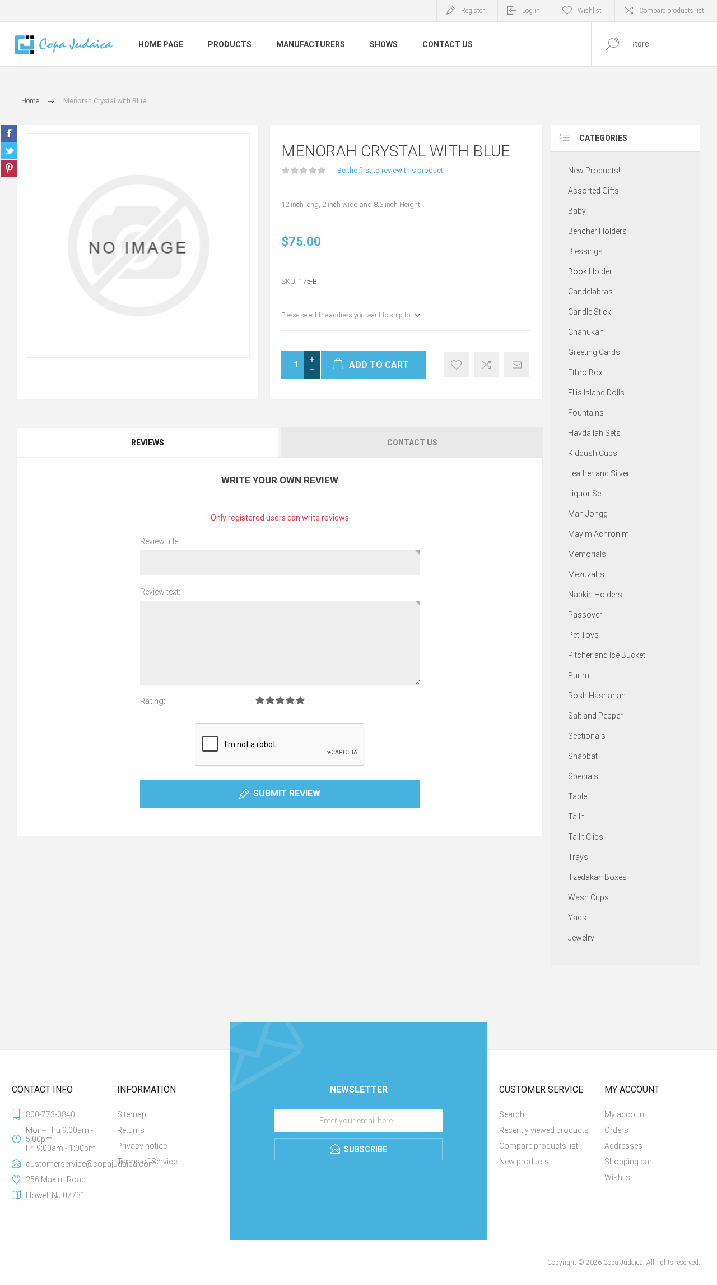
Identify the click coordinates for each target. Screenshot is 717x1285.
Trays (578, 857)
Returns (131, 1130)
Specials (583, 776)
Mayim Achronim (598, 533)
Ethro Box (585, 372)
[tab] (148, 442)
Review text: (160, 591)
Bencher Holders (597, 231)
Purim (578, 675)
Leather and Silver (599, 473)
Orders (616, 1130)
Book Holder (590, 271)
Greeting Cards (594, 352)
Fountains (586, 412)
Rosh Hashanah (597, 695)
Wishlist (618, 1177)
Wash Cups (588, 897)
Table (577, 796)
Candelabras (590, 291)
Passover (585, 614)
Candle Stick (589, 311)
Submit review (286, 793)
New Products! (594, 170)
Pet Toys (583, 634)
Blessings (585, 251)
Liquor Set (585, 493)
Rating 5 (300, 700)
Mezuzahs (586, 574)
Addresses (623, 1145)
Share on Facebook (9, 133)
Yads (577, 917)
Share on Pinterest (9, 168)
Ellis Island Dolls (596, 392)
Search (511, 1114)
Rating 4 (290, 700)
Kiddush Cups (592, 453)
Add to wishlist (456, 364)
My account (625, 1114)
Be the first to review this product (390, 170)
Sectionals (587, 735)
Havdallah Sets (594, 433)
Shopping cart (629, 1161)
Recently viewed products (544, 1130)
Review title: (160, 541)
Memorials (587, 554)
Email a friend (516, 364)
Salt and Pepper (595, 715)
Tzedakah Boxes (597, 877)
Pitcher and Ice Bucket (606, 655)
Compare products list (671, 11)
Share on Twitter (9, 150)
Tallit (576, 816)
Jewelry (581, 937)
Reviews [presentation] (147, 442)
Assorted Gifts (593, 190)
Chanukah (586, 332)
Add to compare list (486, 364)
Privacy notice (142, 1145)
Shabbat (583, 756)
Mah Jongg (588, 513)
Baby (577, 210)
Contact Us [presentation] (412, 442)
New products (524, 1161)
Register (473, 11)
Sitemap (131, 1114)
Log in (531, 11)
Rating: (152, 701)
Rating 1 (260, 700)
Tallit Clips (585, 836)
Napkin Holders (595, 594)
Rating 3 (280, 700)
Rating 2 (270, 700)
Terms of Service (147, 1161)
